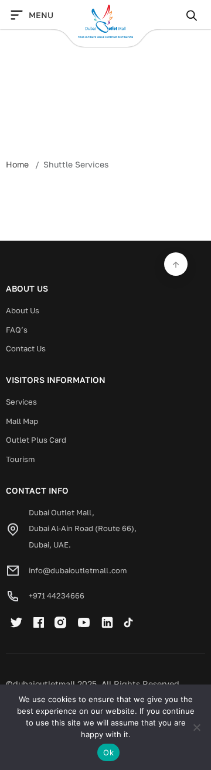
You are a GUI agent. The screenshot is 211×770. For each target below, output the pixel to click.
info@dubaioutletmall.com (78, 570)
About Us (22, 310)
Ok (108, 752)
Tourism (20, 459)
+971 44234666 (56, 595)
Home (17, 164)
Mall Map (22, 421)
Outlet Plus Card (36, 439)
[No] (196, 727)
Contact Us (26, 348)
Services (21, 401)
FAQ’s (17, 329)
